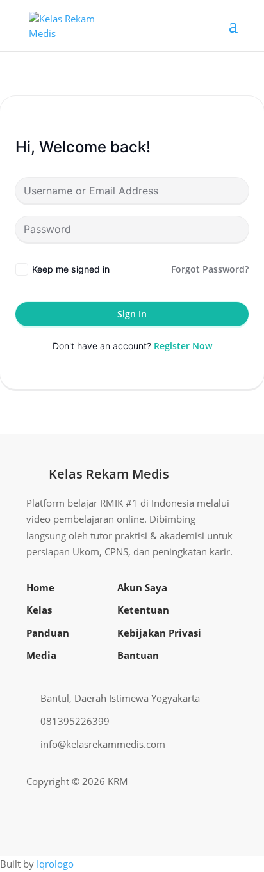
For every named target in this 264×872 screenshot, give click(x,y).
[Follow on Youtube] (207, 782)
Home (40, 587)
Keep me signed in (71, 269)
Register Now (183, 346)
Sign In (132, 314)
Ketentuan (143, 609)
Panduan (47, 632)
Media (41, 655)
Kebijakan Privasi (159, 632)
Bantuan (138, 655)
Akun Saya (142, 587)
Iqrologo (55, 863)
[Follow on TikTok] (227, 782)
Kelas (39, 609)
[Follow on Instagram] (186, 782)
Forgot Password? (210, 269)
